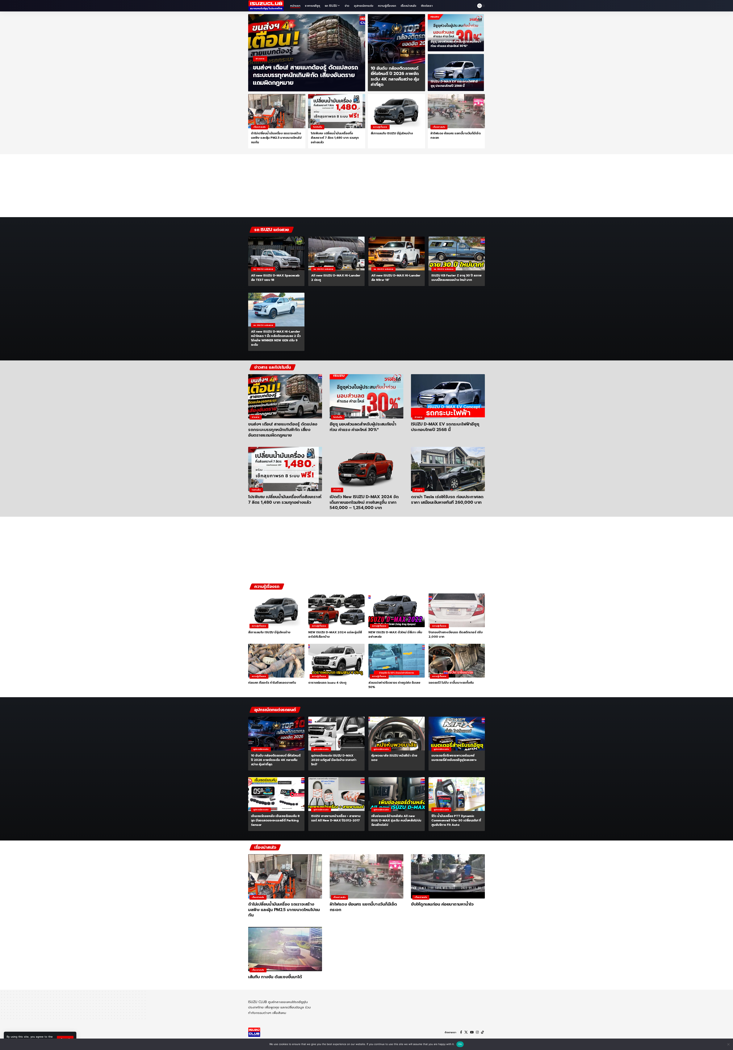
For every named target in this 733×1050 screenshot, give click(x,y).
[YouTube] (472, 1032)
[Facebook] (461, 1032)
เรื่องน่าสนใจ (259, 127)
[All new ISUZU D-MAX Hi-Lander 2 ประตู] (336, 253)
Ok (460, 1044)
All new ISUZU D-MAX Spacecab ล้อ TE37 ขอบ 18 (275, 277)
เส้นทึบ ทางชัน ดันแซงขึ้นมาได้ (275, 977)
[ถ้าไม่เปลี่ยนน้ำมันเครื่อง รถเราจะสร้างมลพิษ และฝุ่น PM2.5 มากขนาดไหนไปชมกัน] (276, 111)
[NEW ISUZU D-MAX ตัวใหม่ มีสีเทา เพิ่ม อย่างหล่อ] (396, 610)
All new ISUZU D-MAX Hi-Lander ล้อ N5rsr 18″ (396, 277)
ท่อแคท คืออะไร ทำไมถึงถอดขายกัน (272, 682)
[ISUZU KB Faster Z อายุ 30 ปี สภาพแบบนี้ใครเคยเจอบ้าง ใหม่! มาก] (457, 253)
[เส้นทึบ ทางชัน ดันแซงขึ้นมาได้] (285, 949)
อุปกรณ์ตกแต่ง (261, 749)
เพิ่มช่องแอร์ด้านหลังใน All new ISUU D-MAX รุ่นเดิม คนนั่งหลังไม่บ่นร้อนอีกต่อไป (396, 820)
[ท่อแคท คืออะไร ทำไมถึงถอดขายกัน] (276, 661)
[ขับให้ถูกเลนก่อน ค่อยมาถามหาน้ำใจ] (448, 876)
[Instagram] (477, 1032)
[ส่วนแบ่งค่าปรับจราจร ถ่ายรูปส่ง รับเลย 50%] (396, 661)
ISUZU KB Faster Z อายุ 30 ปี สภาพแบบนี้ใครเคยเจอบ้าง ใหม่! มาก (456, 277)
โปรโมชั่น (317, 127)
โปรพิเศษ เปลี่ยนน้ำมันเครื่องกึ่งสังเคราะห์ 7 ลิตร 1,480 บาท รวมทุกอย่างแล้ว (335, 137)
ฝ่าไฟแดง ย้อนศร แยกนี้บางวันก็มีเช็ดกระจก (455, 135)
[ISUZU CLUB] (266, 5)
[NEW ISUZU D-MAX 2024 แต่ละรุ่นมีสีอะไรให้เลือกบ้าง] (336, 610)
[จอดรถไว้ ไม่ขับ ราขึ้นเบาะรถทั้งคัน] (457, 661)
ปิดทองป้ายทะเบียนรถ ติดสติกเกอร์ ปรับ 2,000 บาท (456, 634)
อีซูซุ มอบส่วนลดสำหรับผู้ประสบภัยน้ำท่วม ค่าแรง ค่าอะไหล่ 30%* (456, 43)
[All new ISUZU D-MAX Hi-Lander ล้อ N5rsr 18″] (396, 253)
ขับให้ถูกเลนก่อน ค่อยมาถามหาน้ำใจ (442, 904)
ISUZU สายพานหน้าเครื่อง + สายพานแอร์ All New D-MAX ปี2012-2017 (336, 818)
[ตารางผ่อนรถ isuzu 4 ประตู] (336, 661)
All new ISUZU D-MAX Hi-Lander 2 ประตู (335, 277)
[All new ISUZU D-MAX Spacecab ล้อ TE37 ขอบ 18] (276, 253)
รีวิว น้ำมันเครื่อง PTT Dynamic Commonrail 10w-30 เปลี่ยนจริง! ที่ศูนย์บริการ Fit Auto (456, 820)
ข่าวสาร (260, 58)
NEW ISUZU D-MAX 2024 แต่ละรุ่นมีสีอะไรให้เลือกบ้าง (335, 634)
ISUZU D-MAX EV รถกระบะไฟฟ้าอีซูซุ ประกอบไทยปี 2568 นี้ (454, 83)
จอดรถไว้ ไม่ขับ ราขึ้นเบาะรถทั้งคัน (451, 682)
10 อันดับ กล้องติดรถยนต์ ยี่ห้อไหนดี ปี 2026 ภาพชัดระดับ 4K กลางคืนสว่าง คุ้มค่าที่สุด (395, 76)
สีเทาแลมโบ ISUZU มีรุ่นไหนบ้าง (392, 133)
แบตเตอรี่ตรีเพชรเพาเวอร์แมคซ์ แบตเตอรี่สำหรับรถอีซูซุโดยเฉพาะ (454, 757)
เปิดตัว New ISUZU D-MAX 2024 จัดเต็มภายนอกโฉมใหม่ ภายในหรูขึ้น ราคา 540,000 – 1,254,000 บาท (364, 502)
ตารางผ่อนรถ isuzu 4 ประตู (327, 682)
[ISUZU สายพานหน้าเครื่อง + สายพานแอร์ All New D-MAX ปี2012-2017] (336, 794)
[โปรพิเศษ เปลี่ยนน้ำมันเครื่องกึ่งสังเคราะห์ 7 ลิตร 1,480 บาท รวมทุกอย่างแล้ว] (336, 111)
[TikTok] (482, 1032)
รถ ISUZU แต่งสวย (263, 269)
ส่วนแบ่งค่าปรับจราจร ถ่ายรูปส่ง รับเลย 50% (394, 684)
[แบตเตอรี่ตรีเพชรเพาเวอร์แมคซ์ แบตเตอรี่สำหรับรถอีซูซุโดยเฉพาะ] (457, 733)
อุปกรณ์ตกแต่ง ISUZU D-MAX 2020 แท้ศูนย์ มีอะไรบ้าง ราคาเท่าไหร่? (333, 760)
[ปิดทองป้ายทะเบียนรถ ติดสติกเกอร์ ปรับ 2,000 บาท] (457, 610)
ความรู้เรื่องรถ (380, 127)
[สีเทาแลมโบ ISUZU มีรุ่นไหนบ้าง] (396, 111)
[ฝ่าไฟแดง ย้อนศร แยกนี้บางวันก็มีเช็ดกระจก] (456, 111)
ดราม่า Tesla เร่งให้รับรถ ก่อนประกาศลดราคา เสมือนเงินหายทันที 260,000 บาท (447, 499)
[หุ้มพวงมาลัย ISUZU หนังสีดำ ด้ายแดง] (396, 733)
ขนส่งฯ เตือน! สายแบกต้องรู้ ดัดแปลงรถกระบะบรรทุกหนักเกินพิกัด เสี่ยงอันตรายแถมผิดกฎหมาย (305, 75)
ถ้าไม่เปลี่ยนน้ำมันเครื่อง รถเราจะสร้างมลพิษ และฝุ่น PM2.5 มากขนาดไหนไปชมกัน (276, 137)
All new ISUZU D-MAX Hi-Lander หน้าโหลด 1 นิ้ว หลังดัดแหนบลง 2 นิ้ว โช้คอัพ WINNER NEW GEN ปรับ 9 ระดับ (276, 338)
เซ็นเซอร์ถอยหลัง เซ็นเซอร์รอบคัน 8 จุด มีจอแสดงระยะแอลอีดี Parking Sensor (275, 820)
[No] (728, 1044)
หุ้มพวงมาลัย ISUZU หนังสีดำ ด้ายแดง (394, 757)
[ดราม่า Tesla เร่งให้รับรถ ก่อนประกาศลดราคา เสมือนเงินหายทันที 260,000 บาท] (448, 469)
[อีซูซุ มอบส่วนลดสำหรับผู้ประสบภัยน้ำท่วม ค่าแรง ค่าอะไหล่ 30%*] (456, 32)
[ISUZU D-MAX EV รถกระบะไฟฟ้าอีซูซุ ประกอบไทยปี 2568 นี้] (456, 72)
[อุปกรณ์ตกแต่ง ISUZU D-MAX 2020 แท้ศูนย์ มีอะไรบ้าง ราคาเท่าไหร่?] (336, 733)
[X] (466, 1032)
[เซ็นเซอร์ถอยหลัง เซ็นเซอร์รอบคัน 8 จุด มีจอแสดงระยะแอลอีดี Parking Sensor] (276, 794)
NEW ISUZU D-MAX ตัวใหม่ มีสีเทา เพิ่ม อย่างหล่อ (395, 634)
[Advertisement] (366, 187)
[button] (471, 6)
